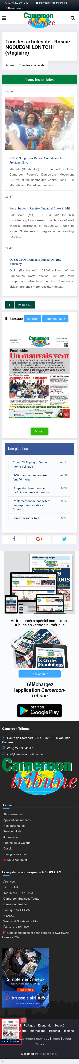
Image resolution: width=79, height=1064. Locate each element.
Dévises (39, 1044)
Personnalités (12, 831)
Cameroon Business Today (21, 898)
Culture (10, 1030)
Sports (22, 1030)
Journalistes (11, 837)
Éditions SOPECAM (16, 927)
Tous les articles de (31, 65)
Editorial (54, 1030)
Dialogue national (15, 854)
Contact (67, 1038)
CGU (46, 1038)
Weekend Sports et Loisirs (20, 921)
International (37, 1030)
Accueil (10, 65)
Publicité (56, 1038)
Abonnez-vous (55, 319)
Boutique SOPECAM (17, 910)
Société (59, 1025)
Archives (9, 881)
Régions (68, 1030)
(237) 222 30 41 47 (17, 2)
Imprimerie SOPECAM (18, 893)
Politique (29, 1025)
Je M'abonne (39, 674)
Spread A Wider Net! (26, 518)
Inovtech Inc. (48, 1053)
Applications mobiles (17, 820)
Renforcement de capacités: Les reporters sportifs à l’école (31, 505)
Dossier (8, 848)
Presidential (13, 1025)
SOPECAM (10, 887)
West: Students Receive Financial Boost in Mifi (40, 208)
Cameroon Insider (15, 904)
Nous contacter (16, 8)
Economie (44, 1025)
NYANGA (9, 915)
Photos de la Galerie (17, 842)
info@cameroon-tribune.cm (52, 2)
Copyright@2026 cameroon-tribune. (25, 1038)
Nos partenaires (14, 825)
